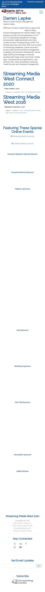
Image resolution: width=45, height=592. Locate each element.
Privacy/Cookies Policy (22, 531)
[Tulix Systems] (22, 289)
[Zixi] (22, 162)
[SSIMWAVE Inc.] (22, 433)
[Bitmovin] (22, 374)
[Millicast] (22, 357)
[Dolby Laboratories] (22, 393)
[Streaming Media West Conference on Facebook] (26, 543)
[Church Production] (14, 478)
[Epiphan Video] (22, 337)
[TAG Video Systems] (22, 259)
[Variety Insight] (22, 497)
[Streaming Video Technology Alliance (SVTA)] (30, 462)
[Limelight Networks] (22, 179)
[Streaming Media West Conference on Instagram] (15, 547)
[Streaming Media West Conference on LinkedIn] (21, 543)
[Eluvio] (22, 411)
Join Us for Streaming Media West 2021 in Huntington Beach (12, 4)
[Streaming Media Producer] (30, 487)
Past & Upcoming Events (22, 526)
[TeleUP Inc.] (22, 274)
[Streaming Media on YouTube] (20, 547)
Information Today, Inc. (22, 523)
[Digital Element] (22, 214)
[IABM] (14, 462)
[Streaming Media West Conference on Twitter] (15, 543)
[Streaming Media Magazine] (30, 478)
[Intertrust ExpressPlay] (22, 244)
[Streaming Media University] (22, 136)
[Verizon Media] (22, 303)
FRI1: (31, 92)
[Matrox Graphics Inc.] (22, 347)
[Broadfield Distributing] (22, 383)
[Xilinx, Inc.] (22, 318)
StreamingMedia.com (22, 528)
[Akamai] (22, 199)
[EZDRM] (22, 229)
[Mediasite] (22, 422)
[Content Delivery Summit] (22, 144)
